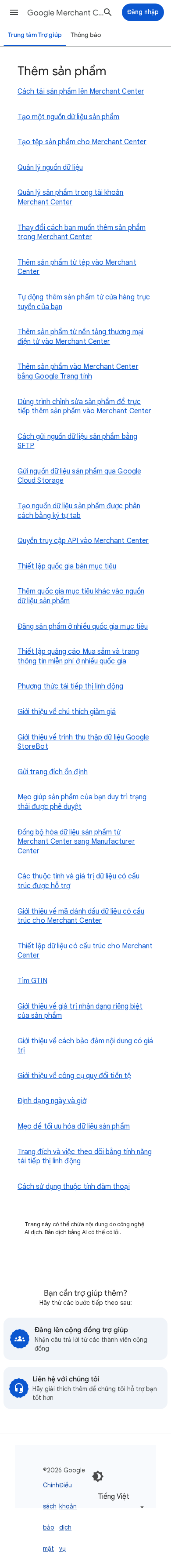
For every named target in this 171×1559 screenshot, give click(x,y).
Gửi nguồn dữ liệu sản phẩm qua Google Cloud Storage (79, 476)
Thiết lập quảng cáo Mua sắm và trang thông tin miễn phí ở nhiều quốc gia (78, 656)
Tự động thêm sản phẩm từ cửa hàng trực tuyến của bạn (84, 302)
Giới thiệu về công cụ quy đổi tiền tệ (74, 1075)
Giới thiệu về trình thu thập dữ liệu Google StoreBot (83, 742)
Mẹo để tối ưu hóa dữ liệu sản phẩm (74, 1126)
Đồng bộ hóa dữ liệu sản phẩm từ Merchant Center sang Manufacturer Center (76, 842)
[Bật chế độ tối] (97, 1476)
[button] (14, 12)
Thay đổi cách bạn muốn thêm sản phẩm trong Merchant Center (82, 232)
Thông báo (86, 35)
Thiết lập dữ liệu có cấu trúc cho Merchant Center (85, 951)
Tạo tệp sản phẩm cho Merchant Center (82, 142)
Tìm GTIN (32, 980)
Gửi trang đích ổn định (53, 772)
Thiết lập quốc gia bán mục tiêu (67, 566)
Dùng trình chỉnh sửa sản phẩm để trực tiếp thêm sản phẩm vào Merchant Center (84, 406)
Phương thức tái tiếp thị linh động (70, 686)
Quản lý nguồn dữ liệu (50, 167)
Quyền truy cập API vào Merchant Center (83, 540)
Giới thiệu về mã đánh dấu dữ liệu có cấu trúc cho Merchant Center (81, 916)
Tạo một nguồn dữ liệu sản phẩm (68, 117)
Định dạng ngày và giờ (52, 1100)
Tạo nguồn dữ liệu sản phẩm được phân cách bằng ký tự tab (79, 511)
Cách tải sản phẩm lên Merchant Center (81, 91)
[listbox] (119, 1501)
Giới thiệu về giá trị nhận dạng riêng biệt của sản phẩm (80, 1011)
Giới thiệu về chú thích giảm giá (67, 711)
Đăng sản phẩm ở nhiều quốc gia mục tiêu (83, 626)
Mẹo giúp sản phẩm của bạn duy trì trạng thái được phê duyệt (82, 802)
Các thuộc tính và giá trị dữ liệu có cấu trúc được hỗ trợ (78, 881)
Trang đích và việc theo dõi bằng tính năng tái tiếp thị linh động (85, 1156)
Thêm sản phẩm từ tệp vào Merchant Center (77, 267)
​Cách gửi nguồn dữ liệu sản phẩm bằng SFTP (77, 441)
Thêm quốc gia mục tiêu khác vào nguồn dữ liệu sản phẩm (81, 596)
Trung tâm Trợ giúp (35, 35)
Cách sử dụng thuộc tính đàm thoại (74, 1186)
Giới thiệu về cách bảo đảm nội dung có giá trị (85, 1046)
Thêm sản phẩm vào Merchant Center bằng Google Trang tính (78, 371)
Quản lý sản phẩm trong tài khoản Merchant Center (71, 197)
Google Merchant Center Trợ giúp (66, 13)
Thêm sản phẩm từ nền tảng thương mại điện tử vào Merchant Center (80, 337)
